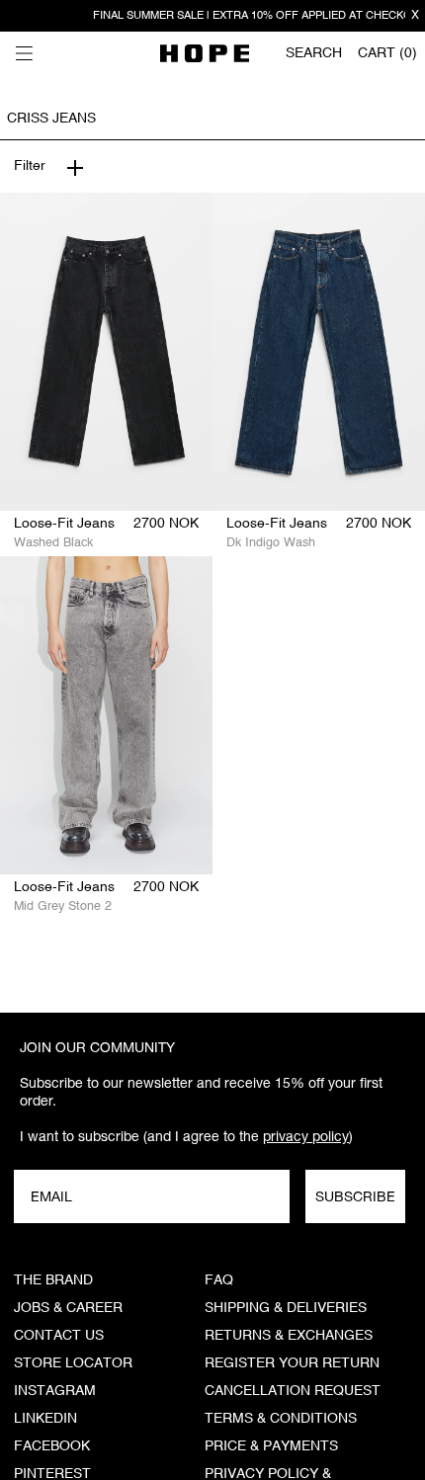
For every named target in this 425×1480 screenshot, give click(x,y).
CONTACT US (59, 1336)
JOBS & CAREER (68, 1308)
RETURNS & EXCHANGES (289, 1336)
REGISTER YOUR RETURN (292, 1363)
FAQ (219, 1280)
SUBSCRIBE (355, 1196)
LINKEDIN (45, 1419)
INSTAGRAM (55, 1391)
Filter (29, 166)
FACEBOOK (52, 1446)
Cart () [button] (387, 53)
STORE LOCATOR (73, 1363)
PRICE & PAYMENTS (271, 1446)
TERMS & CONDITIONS (281, 1419)
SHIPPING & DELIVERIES (286, 1308)
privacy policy (306, 1136)
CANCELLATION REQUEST (293, 1391)
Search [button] (314, 53)
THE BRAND (53, 1280)
